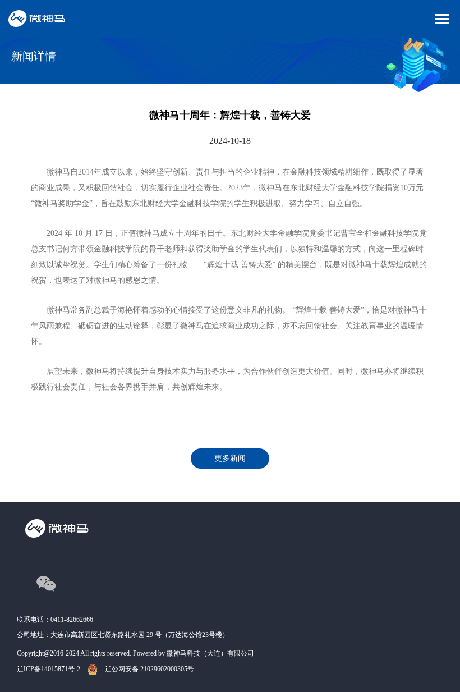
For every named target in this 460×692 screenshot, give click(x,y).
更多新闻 (230, 458)
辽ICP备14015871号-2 (48, 669)
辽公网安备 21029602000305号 (149, 669)
